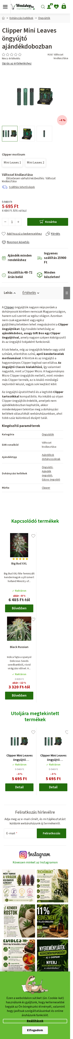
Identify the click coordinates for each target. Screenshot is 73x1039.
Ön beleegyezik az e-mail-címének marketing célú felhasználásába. (36, 551)
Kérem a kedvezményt (36, 541)
